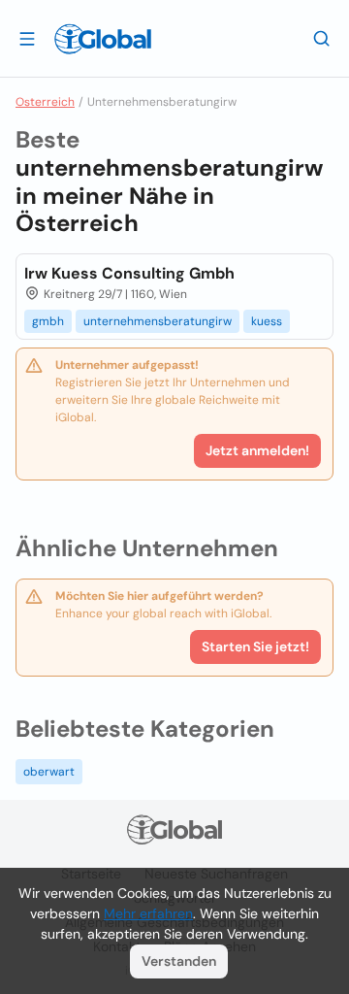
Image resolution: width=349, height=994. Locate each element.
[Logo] (102, 38)
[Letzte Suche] (321, 37)
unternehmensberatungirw (157, 321)
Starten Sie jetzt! (255, 646)
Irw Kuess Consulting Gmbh (129, 273)
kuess (266, 321)
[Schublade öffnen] (27, 37)
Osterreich (45, 102)
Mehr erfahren (148, 913)
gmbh (48, 321)
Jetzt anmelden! (257, 450)
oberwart (49, 771)
